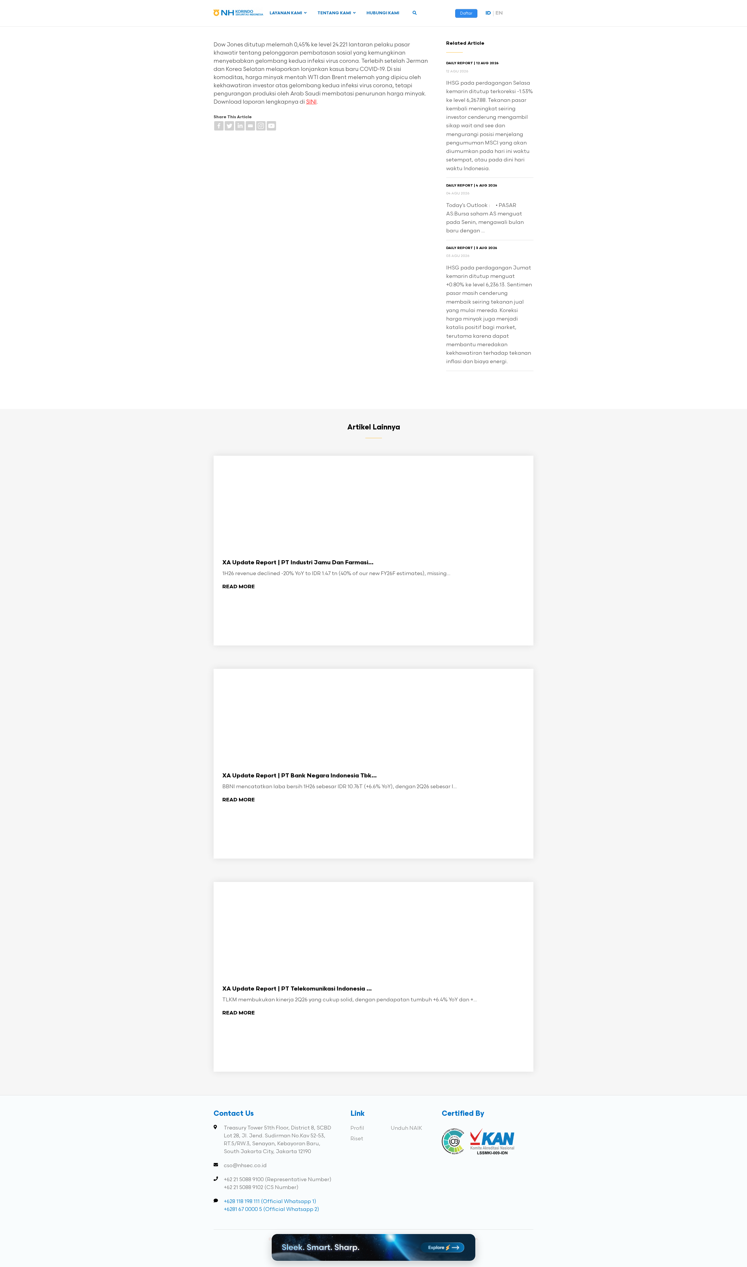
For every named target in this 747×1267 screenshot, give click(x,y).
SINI (311, 102)
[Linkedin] (240, 125)
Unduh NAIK (406, 1128)
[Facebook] (219, 125)
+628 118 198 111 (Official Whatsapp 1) (270, 1201)
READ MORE (238, 587)
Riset (356, 1139)
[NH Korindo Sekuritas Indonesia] (238, 13)
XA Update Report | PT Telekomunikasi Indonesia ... (297, 989)
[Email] (250, 125)
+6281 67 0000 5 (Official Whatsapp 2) (271, 1209)
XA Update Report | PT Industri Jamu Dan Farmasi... (298, 563)
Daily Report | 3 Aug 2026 (471, 248)
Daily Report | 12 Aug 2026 (472, 63)
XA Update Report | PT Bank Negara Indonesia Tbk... (299, 776)
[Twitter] (229, 125)
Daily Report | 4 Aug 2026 (471, 185)
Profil (357, 1128)
